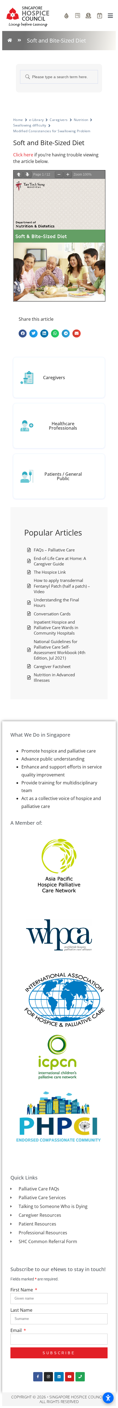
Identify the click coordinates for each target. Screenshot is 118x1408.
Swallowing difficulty (29, 125)
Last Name (21, 1310)
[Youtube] (69, 1376)
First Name (22, 1290)
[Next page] (27, 174)
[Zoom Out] (59, 174)
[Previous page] (19, 174)
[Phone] (80, 1376)
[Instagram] (48, 1376)
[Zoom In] (68, 174)
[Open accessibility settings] (108, 1397)
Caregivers (59, 119)
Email (16, 1330)
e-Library (36, 119)
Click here (23, 155)
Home (18, 119)
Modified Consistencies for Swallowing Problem (52, 131)
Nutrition (81, 119)
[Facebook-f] (38, 1376)
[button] (23, 333)
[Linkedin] (59, 1376)
